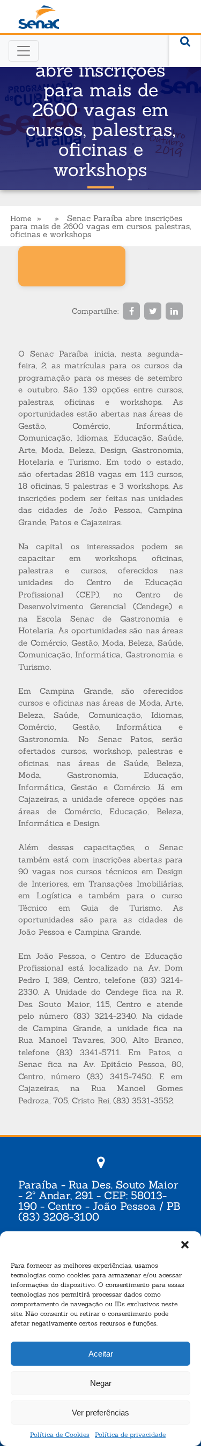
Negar (100, 1383)
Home (21, 218)
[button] (185, 1244)
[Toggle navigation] (24, 51)
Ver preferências (100, 1412)
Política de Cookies (60, 1434)
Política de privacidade (130, 1434)
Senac (38, 17)
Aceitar (100, 1353)
